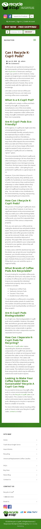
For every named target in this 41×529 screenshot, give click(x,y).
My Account (10, 21)
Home (5, 440)
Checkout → (29, 32)
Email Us (6, 501)
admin (23, 61)
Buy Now (6, 470)
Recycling (6, 454)
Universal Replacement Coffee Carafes (16, 459)
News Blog (7, 475)
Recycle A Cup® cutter (15, 346)
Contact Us (7, 479)
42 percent (12, 71)
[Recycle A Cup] (11, 513)
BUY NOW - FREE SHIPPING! (20, 26)
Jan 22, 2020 (13, 61)
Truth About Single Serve (11, 445)
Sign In (19, 21)
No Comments (14, 63)
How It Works (7, 449)
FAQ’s (5, 465)
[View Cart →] (8, 32)
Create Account (29, 21)
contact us (13, 411)
